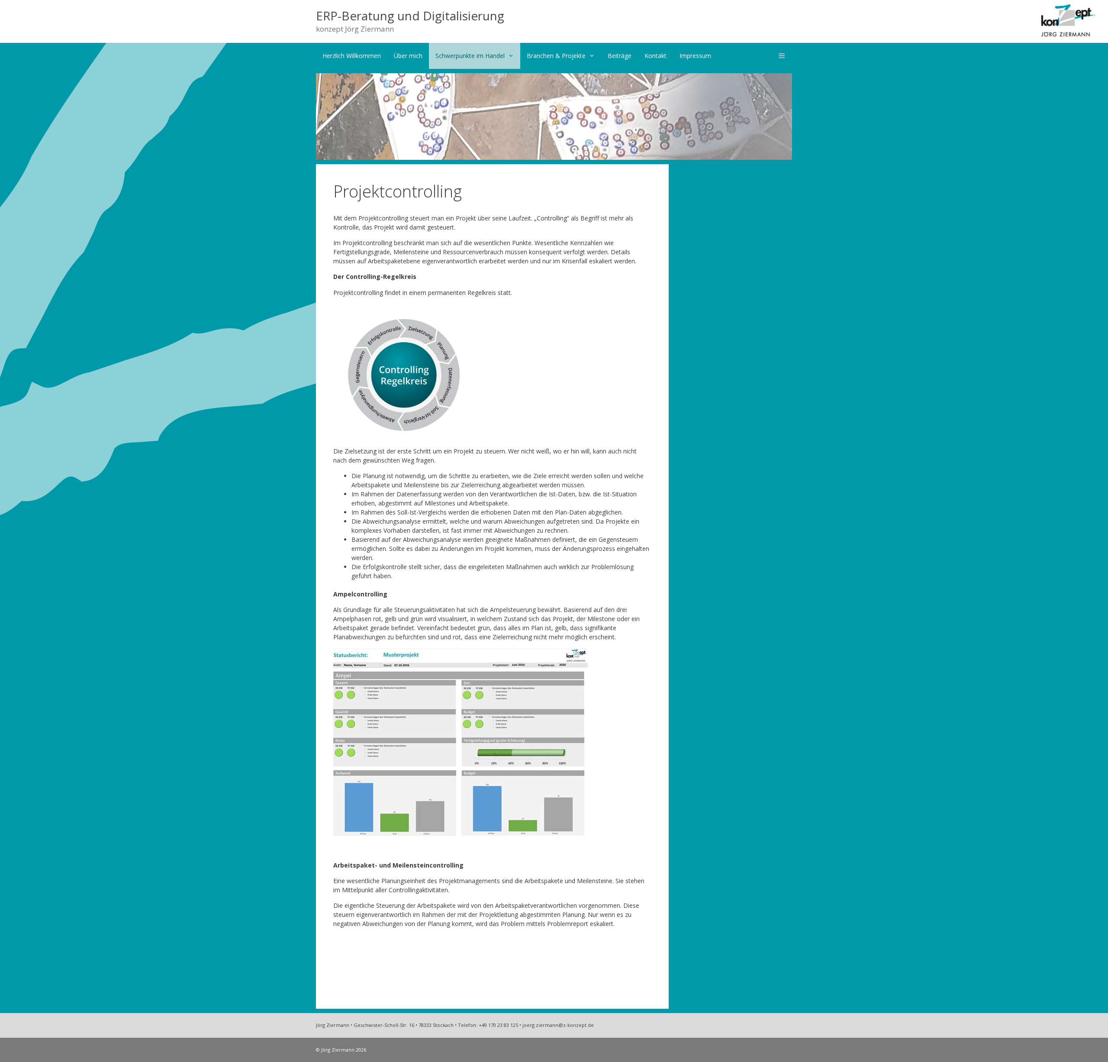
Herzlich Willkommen (351, 56)
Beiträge (619, 56)
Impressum (695, 56)
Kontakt (655, 56)
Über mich (408, 56)
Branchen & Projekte (556, 56)
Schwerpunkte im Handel (470, 56)
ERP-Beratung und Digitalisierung (410, 15)
